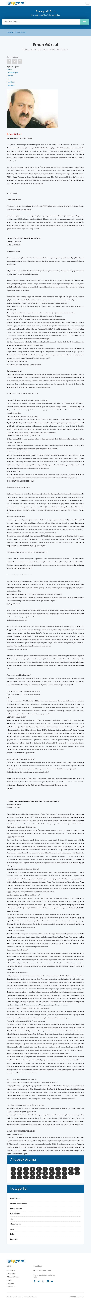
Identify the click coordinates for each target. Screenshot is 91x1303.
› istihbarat (11, 85)
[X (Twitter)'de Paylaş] (14, 61)
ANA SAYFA (11, 32)
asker (12, 1229)
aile (11, 1219)
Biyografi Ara (16, 3)
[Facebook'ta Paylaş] (9, 61)
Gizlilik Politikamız (30, 1297)
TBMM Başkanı (16, 1209)
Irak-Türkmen (15, 1198)
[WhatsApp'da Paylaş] (20, 61)
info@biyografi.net (43, 1270)
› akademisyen (12, 72)
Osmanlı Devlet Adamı (18, 1204)
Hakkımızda (11, 1287)
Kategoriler (11, 1274)
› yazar (9, 69)
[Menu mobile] (87, 3)
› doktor (10, 76)
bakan (12, 1234)
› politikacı (11, 82)
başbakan (14, 1239)
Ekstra (9, 1280)
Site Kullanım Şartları (14, 1297)
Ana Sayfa (11, 1270)
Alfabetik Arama (13, 1277)
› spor (9, 79)
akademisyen (15, 1224)
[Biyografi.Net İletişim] (16, 1261)
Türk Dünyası (15, 1214)
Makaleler (10, 1284)
